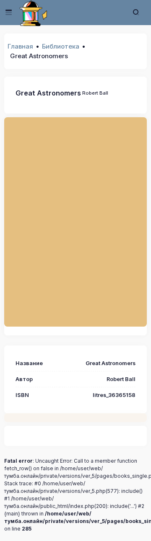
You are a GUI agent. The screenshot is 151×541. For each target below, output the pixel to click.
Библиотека (60, 46)
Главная (20, 46)
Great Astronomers (48, 93)
